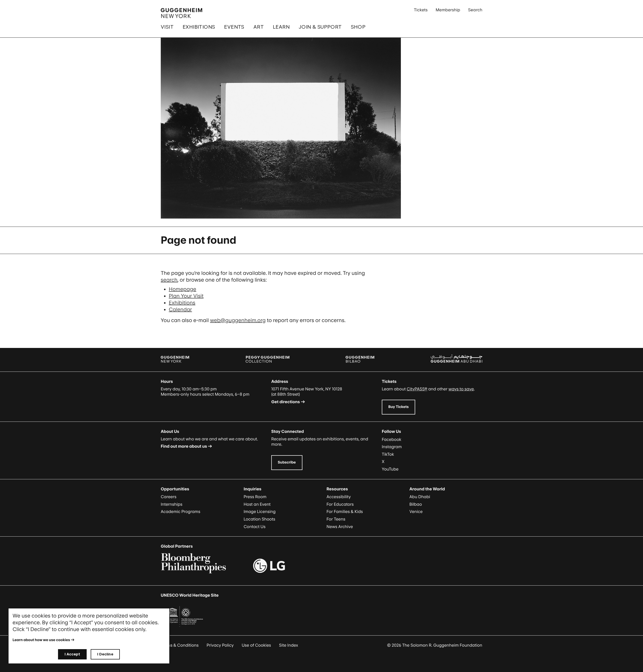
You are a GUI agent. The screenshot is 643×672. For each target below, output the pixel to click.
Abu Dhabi (419, 496)
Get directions (285, 401)
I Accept (72, 654)
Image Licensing (260, 511)
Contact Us (254, 526)
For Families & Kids (345, 511)
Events (234, 27)
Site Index (288, 645)
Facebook (391, 439)
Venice (416, 511)
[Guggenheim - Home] (181, 13)
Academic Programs (180, 511)
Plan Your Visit (186, 296)
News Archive (340, 526)
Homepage (182, 289)
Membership (448, 9)
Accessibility (339, 496)
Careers (168, 496)
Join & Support (320, 27)
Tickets (421, 9)
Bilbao (415, 504)
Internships (171, 504)
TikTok (388, 454)
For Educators (340, 504)
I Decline (105, 654)
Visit (167, 27)
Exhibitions (199, 27)
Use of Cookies (256, 645)
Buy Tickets (398, 407)
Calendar (180, 309)
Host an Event (257, 504)
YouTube (390, 469)
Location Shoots (259, 519)
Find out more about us (184, 446)
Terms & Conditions (180, 645)
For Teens (336, 519)
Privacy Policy (220, 645)
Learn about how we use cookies (41, 640)
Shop (358, 27)
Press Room (255, 496)
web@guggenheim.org (238, 320)
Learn (281, 27)
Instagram (392, 446)
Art (258, 27)
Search (475, 9)
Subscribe (287, 462)
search (169, 280)
